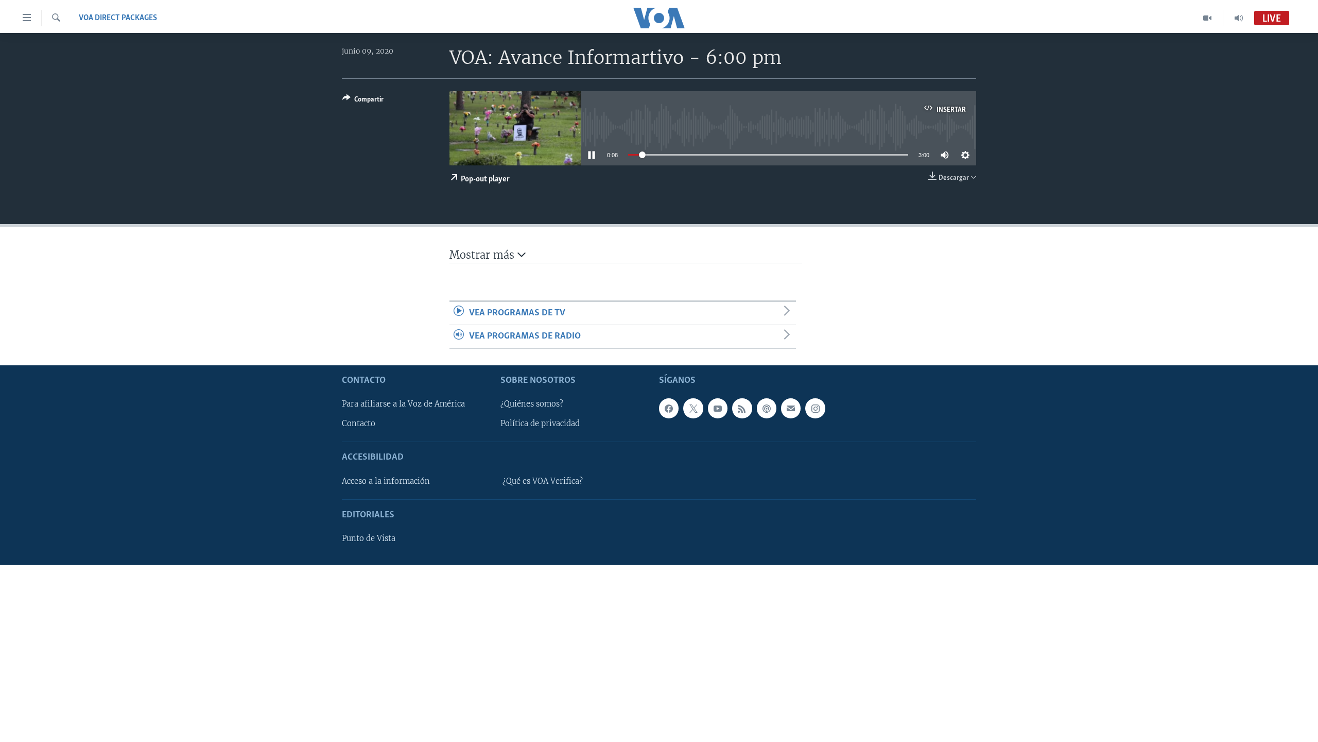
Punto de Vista (368, 538)
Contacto (358, 423)
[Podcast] (766, 408)
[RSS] (742, 408)
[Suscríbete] (791, 408)
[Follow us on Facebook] (669, 408)
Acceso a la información (386, 480)
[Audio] (1238, 18)
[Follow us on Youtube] (717, 408)
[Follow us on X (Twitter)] (693, 408)
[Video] (1207, 18)
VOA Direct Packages (118, 18)
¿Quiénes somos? (531, 404)
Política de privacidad (540, 423)
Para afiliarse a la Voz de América (403, 404)
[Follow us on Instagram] (815, 408)
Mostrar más (483, 254)
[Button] (363, 101)
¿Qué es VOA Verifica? (542, 480)
